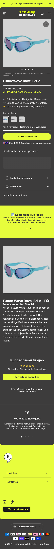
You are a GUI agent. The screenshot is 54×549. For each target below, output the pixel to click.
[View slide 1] (23, 228)
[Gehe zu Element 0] (22, 69)
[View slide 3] (30, 228)
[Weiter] (50, 3)
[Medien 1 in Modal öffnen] (46, 24)
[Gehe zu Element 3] (29, 69)
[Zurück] (4, 3)
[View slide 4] (32, 437)
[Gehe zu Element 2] (25, 69)
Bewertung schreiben (27, 377)
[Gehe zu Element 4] (32, 69)
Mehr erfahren (8, 75)
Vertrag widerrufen (18, 509)
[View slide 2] (27, 228)
